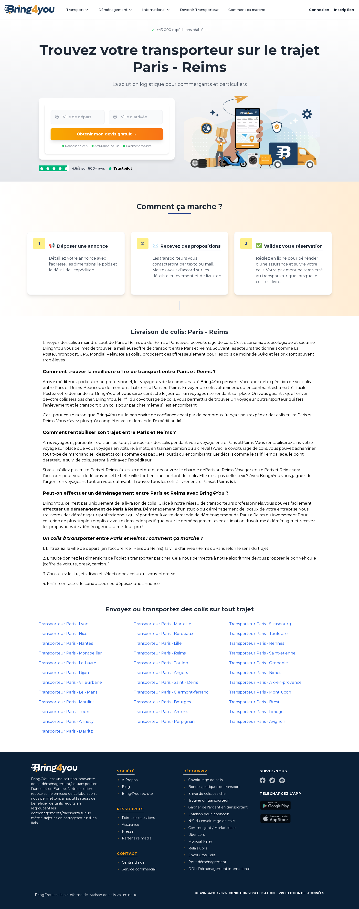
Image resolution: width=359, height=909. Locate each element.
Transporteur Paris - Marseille (162, 624)
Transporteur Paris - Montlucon (260, 692)
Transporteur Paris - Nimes (255, 672)
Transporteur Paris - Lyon (63, 624)
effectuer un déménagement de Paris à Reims (92, 509)
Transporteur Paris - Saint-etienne (262, 653)
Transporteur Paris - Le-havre (67, 663)
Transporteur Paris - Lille (158, 643)
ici (63, 548)
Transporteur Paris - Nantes (66, 643)
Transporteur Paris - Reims (160, 653)
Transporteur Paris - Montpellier (70, 653)
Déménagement (112, 10)
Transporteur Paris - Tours (64, 711)
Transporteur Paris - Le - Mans (68, 692)
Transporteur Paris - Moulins (66, 702)
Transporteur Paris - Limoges (257, 711)
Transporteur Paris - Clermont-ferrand (171, 692)
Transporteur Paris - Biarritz (66, 731)
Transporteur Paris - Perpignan (164, 721)
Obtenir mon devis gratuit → (107, 134)
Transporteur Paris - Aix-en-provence (265, 682)
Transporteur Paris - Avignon (257, 721)
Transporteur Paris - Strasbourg (260, 624)
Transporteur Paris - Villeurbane (70, 682)
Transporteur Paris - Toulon (161, 663)
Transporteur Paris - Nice (63, 633)
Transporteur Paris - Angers (161, 672)
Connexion (319, 10)
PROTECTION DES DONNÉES (301, 893)
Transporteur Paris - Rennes (256, 643)
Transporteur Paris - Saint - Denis (166, 682)
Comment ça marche (246, 10)
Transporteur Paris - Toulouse (258, 633)
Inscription (344, 10)
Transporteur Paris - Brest (254, 702)
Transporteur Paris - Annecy (66, 721)
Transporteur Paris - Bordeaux (163, 633)
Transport (75, 10)
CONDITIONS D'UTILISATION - (253, 893)
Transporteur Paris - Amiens (161, 711)
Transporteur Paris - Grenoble (258, 663)
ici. (179, 421)
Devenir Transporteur (199, 10)
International (153, 10)
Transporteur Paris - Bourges (162, 702)
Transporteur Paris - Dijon (64, 672)
